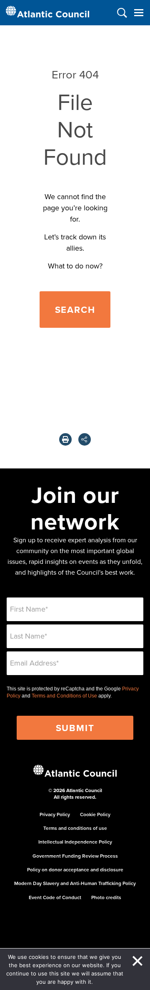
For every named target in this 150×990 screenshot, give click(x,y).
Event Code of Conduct (55, 897)
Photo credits (106, 897)
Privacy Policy (55, 814)
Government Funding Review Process (75, 855)
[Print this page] (65, 439)
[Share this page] (84, 439)
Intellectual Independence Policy (75, 841)
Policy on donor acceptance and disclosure (75, 869)
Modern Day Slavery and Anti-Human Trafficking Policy (75, 883)
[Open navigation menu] (138, 12)
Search (75, 309)
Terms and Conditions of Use (64, 696)
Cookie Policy (95, 814)
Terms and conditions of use (75, 828)
